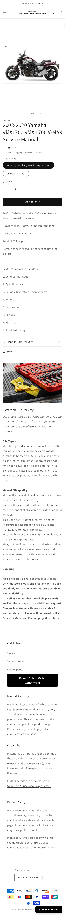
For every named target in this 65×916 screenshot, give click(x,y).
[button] (4, 13)
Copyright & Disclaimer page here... (29, 786)
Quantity (7, 181)
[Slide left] (25, 114)
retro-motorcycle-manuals (28, 910)
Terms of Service (16, 661)
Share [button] (10, 351)
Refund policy (15, 669)
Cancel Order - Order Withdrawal (32, 680)
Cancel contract (48, 909)
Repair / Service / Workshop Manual (28, 165)
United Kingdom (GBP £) (30, 877)
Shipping (18, 152)
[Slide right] (40, 114)
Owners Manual (15, 173)
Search (11, 653)
